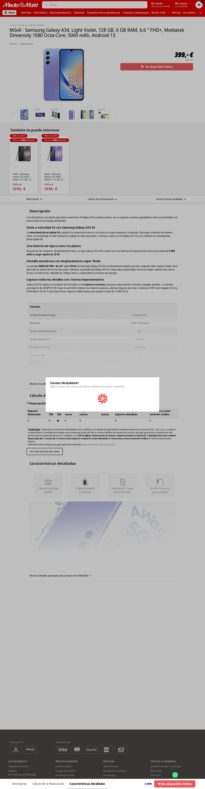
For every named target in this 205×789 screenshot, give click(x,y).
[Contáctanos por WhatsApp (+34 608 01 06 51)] (202, 776)
